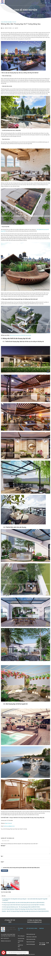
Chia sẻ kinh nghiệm (6, 22)
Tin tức (28, 12)
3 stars (5, 840)
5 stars (8, 840)
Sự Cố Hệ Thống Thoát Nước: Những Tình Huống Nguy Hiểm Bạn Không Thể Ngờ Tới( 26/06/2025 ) (24, 909)
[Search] (46, 3)
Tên (2, 856)
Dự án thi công (21, 938)
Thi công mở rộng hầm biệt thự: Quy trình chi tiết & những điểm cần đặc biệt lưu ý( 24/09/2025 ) (23, 902)
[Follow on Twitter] (48, 942)
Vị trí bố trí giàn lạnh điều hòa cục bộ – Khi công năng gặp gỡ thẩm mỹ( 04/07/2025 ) (21, 907)
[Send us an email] (39, 944)
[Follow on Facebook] (46, 942)
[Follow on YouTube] (44, 944)
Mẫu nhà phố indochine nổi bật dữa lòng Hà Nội (20, 335)
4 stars (7, 840)
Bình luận (3, 845)
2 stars (4, 840)
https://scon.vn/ (8, 823)
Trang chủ (23, 12)
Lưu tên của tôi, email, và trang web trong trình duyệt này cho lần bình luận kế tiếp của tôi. (21, 867)
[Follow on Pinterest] (42, 944)
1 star (2, 840)
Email (2, 861)
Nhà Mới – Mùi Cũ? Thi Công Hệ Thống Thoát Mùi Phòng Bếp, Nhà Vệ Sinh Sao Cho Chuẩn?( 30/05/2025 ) (25, 911)
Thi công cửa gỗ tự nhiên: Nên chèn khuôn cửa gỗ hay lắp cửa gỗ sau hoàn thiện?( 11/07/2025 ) (23, 904)
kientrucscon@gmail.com (9, 826)
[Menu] (49, 3)
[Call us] (41, 944)
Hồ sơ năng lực (21, 936)
